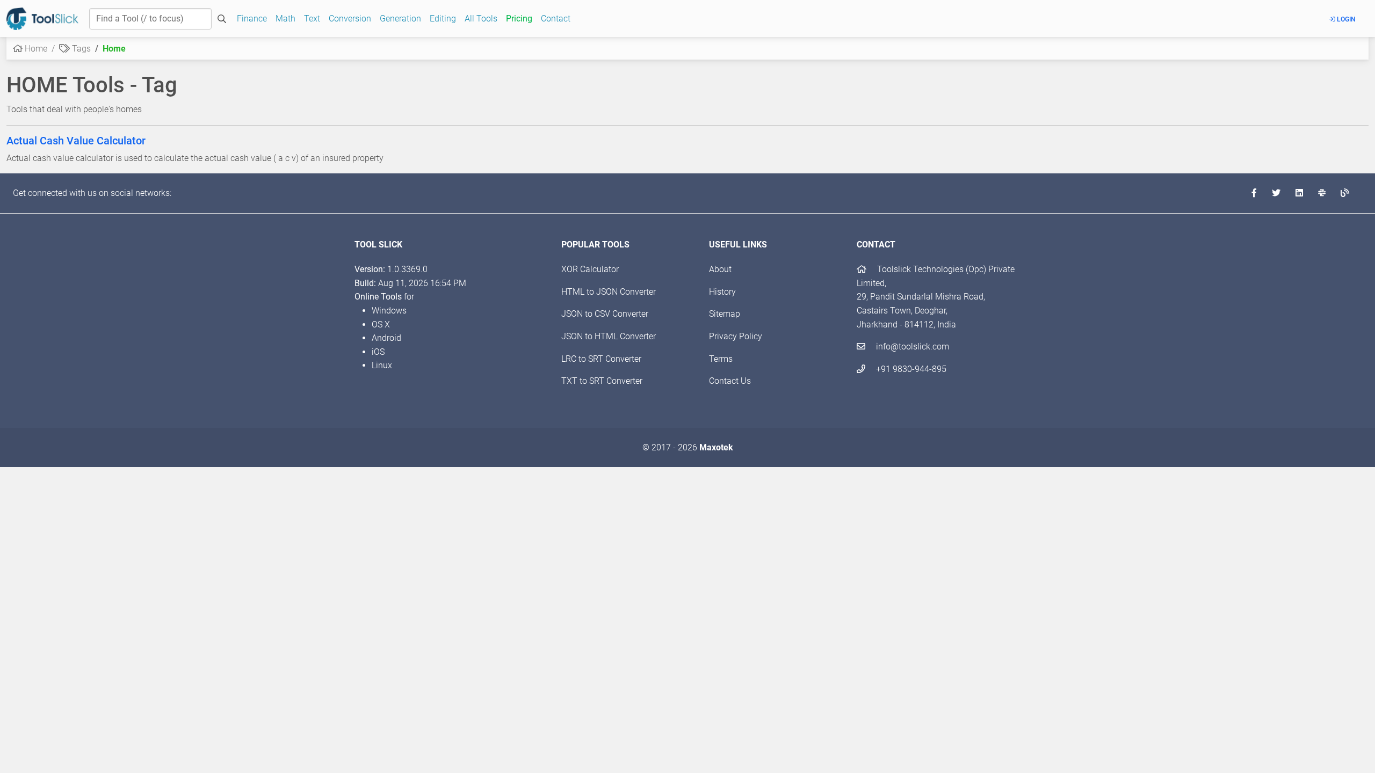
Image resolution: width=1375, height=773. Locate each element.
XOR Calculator (590, 269)
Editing (443, 18)
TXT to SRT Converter (601, 381)
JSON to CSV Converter (604, 314)
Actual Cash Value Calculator (76, 140)
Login (1345, 19)
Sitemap (724, 314)
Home (35, 48)
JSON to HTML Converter (608, 336)
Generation (400, 18)
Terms (721, 359)
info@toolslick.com (911, 346)
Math (285, 18)
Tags (80, 48)
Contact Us (730, 381)
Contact (555, 18)
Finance (252, 18)
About (720, 269)
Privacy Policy (735, 336)
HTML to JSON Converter (608, 292)
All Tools (481, 18)
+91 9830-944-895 (910, 369)
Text (312, 18)
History (722, 292)
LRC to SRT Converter (601, 359)
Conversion (350, 18)
